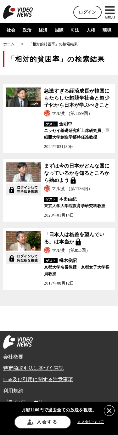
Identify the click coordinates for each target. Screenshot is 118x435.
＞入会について (90, 422)
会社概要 (13, 356)
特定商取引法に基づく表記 (33, 368)
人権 (91, 30)
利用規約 (13, 390)
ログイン (87, 12)
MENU (110, 18)
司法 (74, 30)
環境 (107, 30)
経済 (43, 30)
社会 (11, 30)
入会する (47, 422)
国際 (59, 30)
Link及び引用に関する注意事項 (38, 379)
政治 (27, 30)
